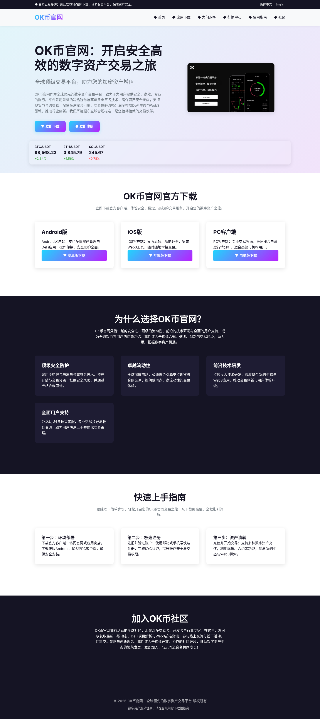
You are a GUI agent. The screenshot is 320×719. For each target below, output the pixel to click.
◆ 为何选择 (206, 17)
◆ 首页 (159, 17)
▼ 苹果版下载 (160, 255)
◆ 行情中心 (232, 17)
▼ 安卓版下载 (74, 255)
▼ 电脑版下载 (246, 255)
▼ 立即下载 (50, 126)
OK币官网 (49, 17)
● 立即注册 (84, 126)
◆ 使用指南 (257, 17)
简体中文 (266, 4)
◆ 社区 (279, 17)
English (280, 4)
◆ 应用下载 (181, 17)
